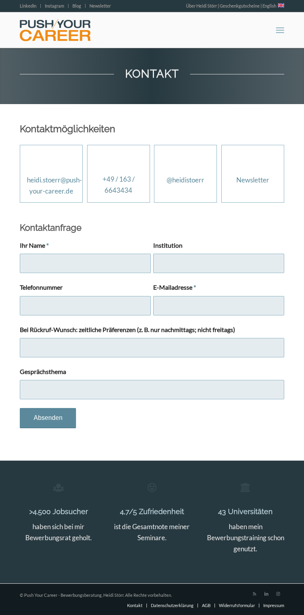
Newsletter (100, 5)
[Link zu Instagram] (278, 594)
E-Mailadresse (174, 287)
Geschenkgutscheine (240, 5)
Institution (167, 245)
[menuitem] (30, 6)
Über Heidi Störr (201, 5)
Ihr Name (34, 245)
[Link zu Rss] (254, 594)
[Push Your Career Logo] (55, 30)
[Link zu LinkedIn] (266, 594)
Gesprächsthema (43, 371)
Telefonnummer (41, 287)
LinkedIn (28, 5)
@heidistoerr (185, 180)
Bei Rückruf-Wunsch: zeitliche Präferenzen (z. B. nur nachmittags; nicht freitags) (127, 329)
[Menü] (280, 30)
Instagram (54, 5)
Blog (76, 5)
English (270, 5)
